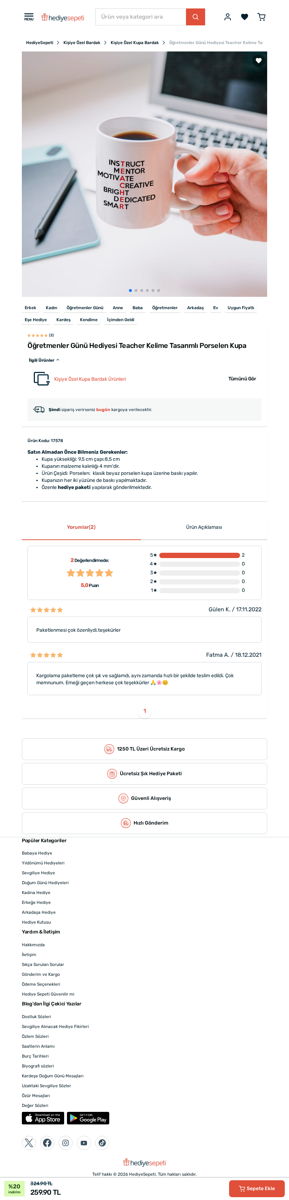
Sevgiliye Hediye (38, 872)
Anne (118, 307)
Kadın (51, 307)
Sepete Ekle (261, 1189)
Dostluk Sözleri (36, 1016)
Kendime (89, 319)
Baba (138, 307)
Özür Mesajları (36, 1095)
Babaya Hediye (37, 853)
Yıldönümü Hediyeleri (43, 863)
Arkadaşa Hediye (39, 912)
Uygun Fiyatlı (241, 307)
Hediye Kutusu (36, 922)
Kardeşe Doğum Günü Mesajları (53, 1075)
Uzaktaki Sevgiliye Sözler (46, 1085)
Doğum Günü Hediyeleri (45, 882)
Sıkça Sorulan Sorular (43, 964)
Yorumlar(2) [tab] (81, 527)
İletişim (29, 954)
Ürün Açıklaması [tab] (204, 527)
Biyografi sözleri (38, 1066)
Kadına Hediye (36, 892)
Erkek (30, 307)
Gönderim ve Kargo (41, 974)
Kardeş (63, 319)
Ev (215, 307)
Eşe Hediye (36, 319)
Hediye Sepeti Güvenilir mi (48, 994)
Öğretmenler (165, 307)
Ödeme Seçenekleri (41, 984)
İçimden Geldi (120, 319)
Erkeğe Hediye (36, 902)
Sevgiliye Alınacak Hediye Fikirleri (55, 1026)
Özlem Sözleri (35, 1036)
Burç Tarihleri (35, 1056)
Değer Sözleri (35, 1105)
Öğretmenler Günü (85, 307)
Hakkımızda (33, 944)
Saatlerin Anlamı (38, 1046)
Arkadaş (195, 307)
